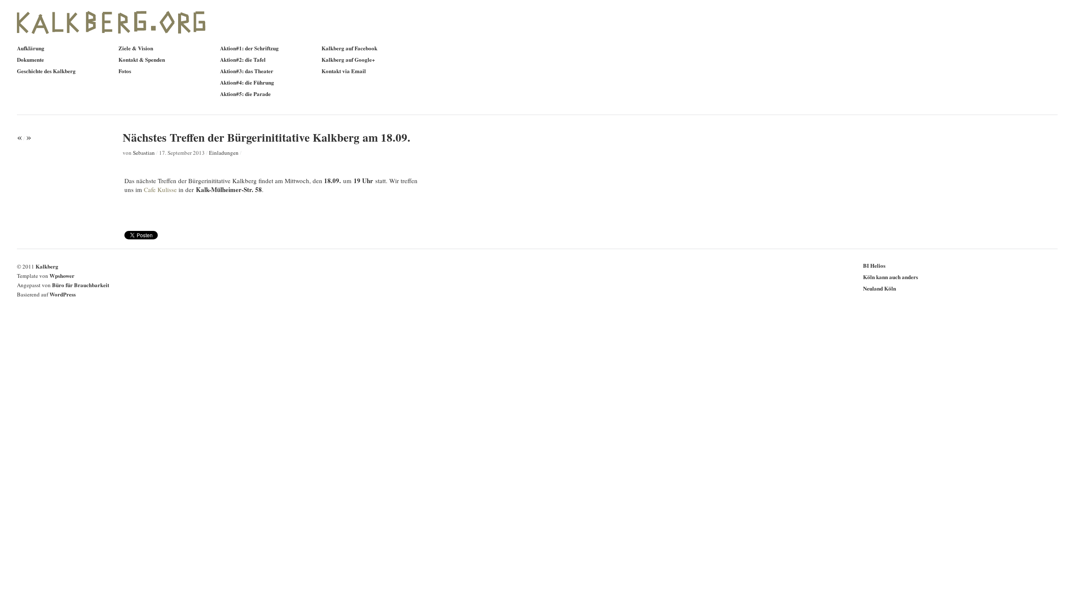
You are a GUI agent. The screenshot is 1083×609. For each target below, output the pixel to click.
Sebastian (144, 152)
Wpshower (61, 276)
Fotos (124, 71)
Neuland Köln (879, 288)
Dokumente (30, 59)
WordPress (62, 294)
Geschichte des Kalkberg (46, 71)
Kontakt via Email (344, 71)
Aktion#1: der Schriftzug (249, 48)
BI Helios (874, 265)
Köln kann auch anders (890, 277)
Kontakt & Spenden (141, 59)
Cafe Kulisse (160, 189)
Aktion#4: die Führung (247, 82)
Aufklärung (30, 48)
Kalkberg (47, 266)
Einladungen (224, 152)
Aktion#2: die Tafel (243, 59)
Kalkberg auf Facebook (349, 48)
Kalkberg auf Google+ (348, 59)
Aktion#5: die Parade (245, 94)
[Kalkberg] (118, 38)
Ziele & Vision (135, 48)
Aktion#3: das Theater (246, 71)
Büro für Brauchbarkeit (80, 285)
